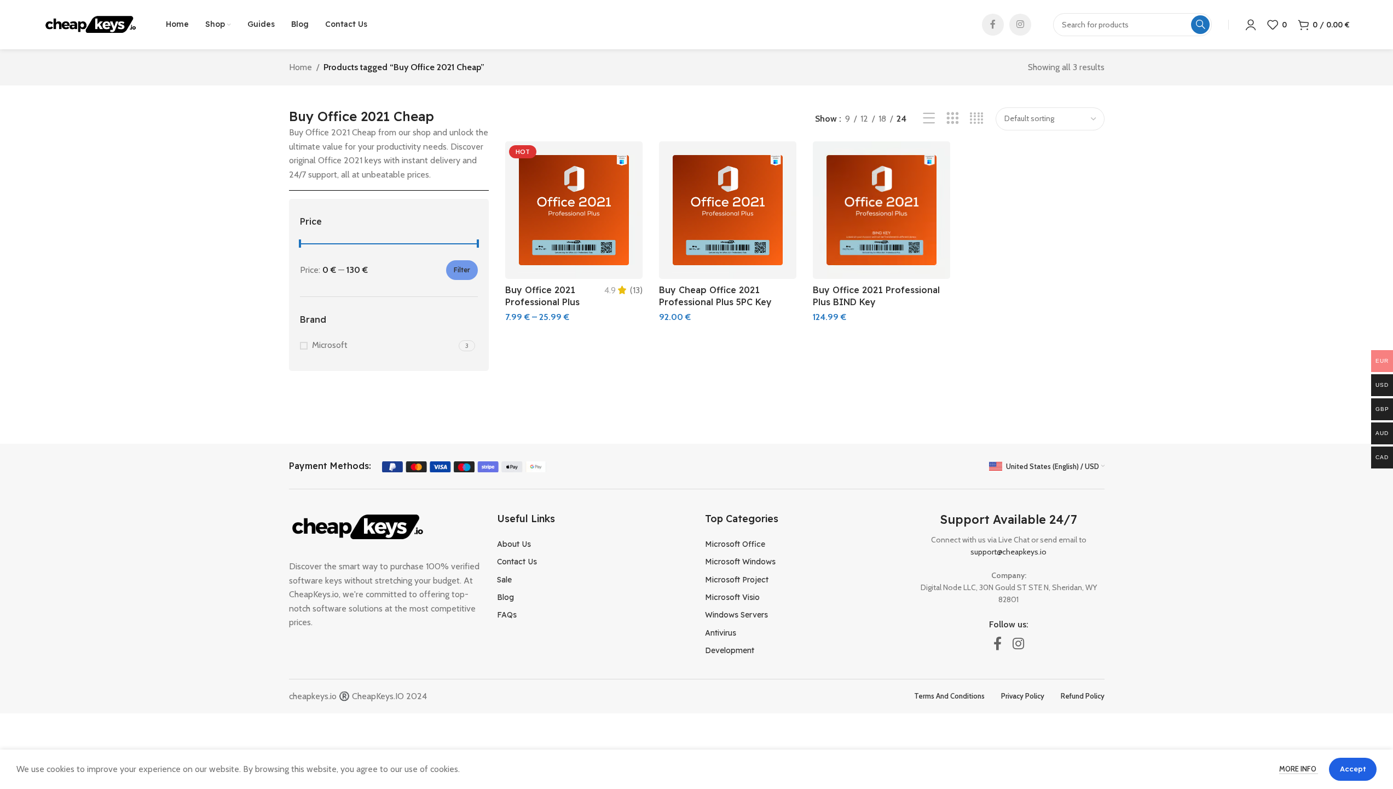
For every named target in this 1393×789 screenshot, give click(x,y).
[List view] (929, 119)
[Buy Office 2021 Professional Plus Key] (574, 210)
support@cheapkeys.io (1008, 552)
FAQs (507, 615)
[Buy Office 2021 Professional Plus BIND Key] (881, 210)
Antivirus (720, 633)
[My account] (1251, 25)
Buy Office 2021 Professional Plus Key (542, 302)
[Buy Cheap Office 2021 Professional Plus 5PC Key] (727, 210)
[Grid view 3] (953, 119)
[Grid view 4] (977, 119)
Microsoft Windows (740, 562)
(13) (636, 290)
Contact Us (517, 562)
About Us (514, 544)
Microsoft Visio (732, 597)
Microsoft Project (736, 580)
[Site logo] (90, 24)
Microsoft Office (735, 544)
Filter (462, 270)
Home (300, 67)
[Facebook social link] (993, 25)
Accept (1353, 768)
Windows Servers (736, 615)
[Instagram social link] (1020, 25)
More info (1298, 768)
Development (729, 650)
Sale (504, 580)
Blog (505, 597)
